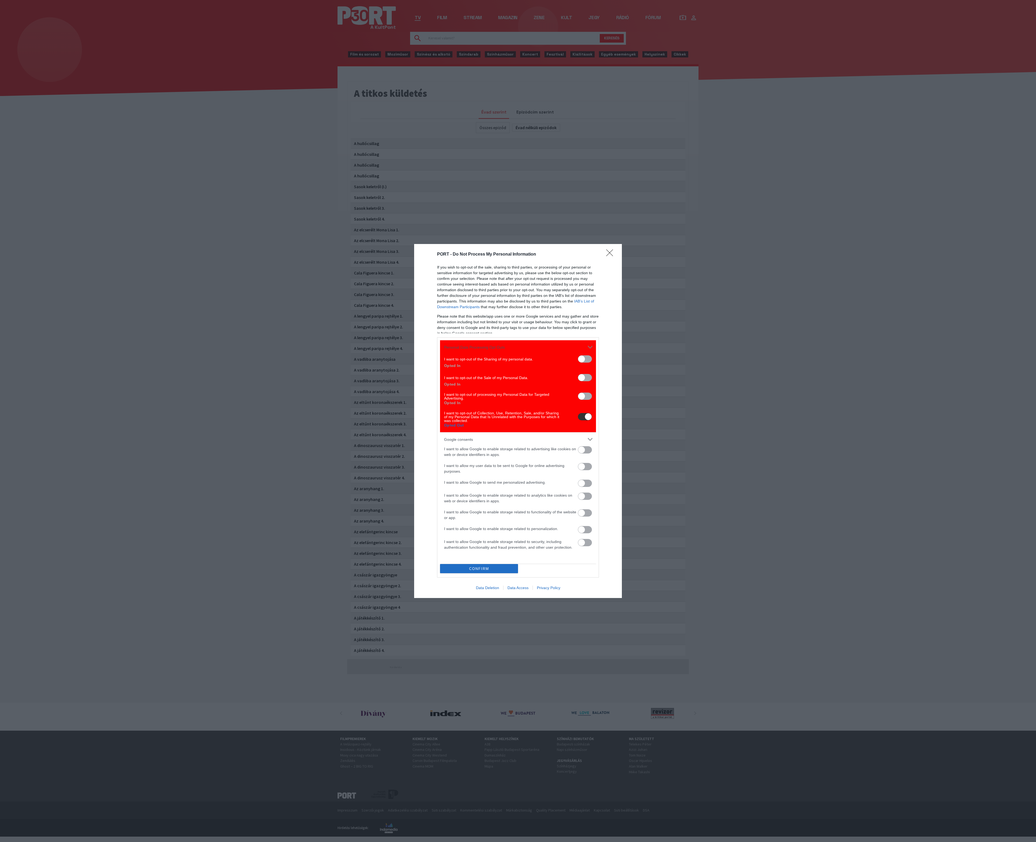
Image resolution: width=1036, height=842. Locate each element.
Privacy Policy (548, 588)
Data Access (518, 588)
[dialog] (518, 421)
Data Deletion (487, 588)
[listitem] (518, 347)
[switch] (585, 359)
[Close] (611, 254)
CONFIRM (479, 569)
